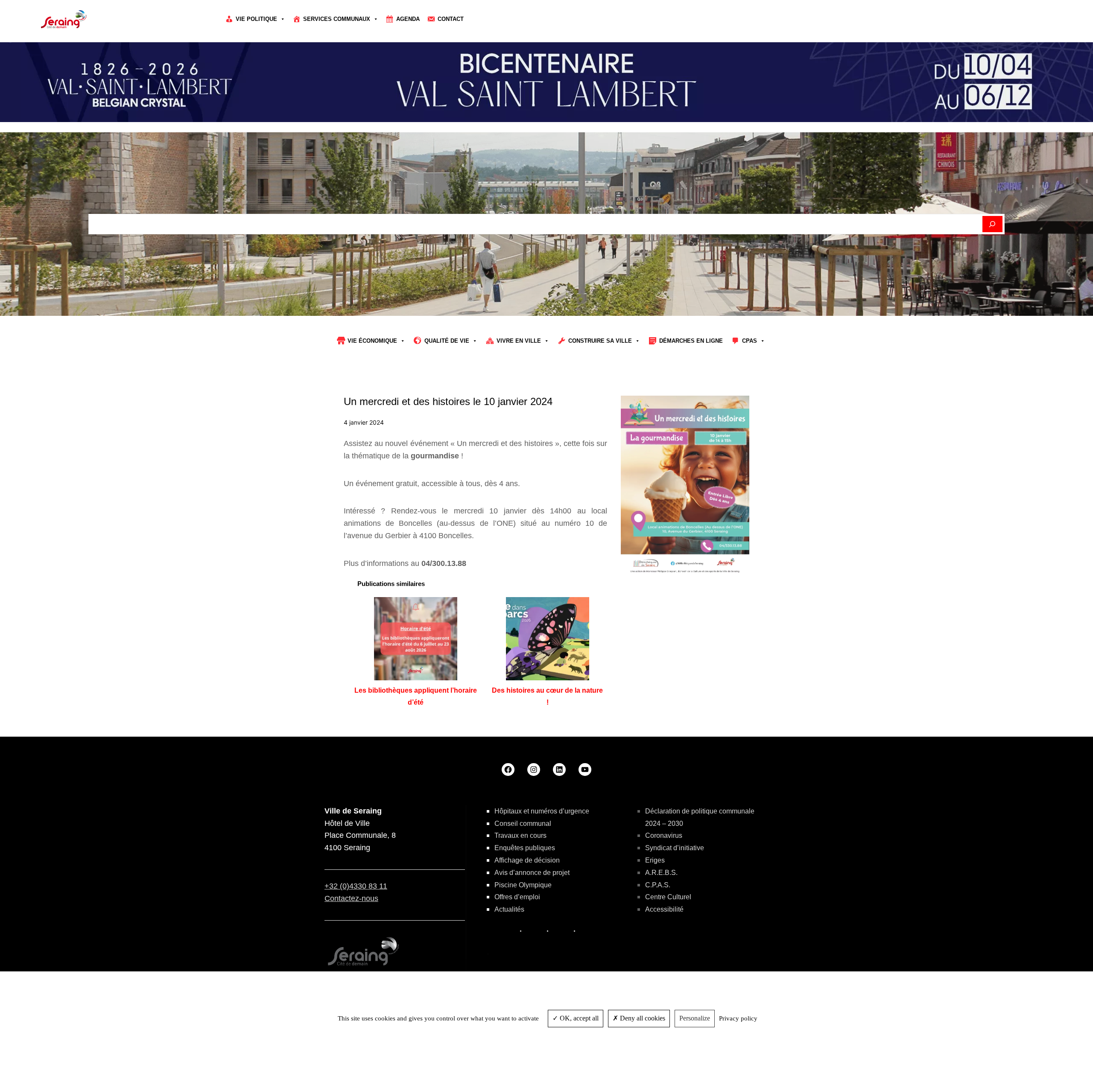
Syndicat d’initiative (674, 847)
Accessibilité (664, 909)
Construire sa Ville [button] (600, 341)
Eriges (655, 860)
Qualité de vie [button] (446, 341)
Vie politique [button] (256, 19)
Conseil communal (522, 823)
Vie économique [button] (372, 341)
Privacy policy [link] (738, 1018)
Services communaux (336, 19)
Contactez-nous (351, 898)
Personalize (694, 1018)
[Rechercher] (992, 224)
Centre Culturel (668, 897)
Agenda (408, 19)
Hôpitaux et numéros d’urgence (541, 811)
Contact (451, 19)
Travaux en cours (520, 835)
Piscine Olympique (523, 885)
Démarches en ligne (691, 341)
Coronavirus (663, 835)
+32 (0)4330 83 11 (355, 886)
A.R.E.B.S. (661, 872)
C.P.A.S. (657, 885)
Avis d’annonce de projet (532, 872)
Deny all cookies (641, 1018)
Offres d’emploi (517, 897)
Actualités (509, 909)
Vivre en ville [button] (519, 341)
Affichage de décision (527, 860)
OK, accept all (578, 1018)
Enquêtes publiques (524, 847)
